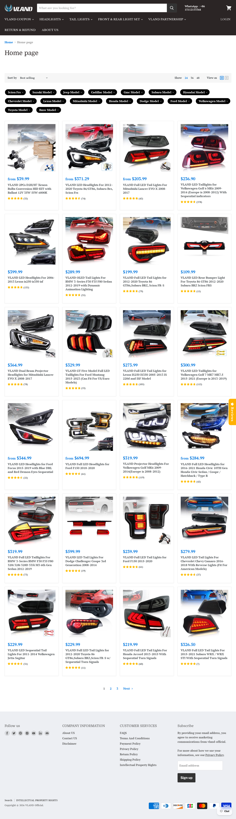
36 (192, 78)
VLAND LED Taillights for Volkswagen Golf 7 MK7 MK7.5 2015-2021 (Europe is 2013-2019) (204, 375)
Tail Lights (79, 19)
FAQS (123, 733)
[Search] (172, 8)
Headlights (50, 19)
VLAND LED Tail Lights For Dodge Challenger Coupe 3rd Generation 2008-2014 (85, 561)
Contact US (69, 738)
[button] (15, 92)
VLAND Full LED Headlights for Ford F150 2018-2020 (87, 466)
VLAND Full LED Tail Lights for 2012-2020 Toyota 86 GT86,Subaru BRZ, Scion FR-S (144, 281)
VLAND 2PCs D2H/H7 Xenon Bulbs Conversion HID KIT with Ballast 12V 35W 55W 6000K (29, 189)
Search (8, 800)
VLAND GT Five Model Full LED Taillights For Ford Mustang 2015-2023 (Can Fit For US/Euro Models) (87, 376)
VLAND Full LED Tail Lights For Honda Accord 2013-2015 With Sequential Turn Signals (145, 654)
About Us (50, 30)
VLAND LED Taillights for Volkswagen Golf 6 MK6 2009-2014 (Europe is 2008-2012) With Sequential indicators (204, 190)
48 (198, 78)
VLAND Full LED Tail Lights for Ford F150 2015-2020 (144, 559)
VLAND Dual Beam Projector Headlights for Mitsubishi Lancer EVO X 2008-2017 (30, 375)
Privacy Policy (129, 749)
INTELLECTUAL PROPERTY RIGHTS (37, 800)
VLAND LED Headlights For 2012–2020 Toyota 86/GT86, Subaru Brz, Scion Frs (89, 189)
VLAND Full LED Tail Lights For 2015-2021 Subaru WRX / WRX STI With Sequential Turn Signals (204, 654)
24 (186, 78)
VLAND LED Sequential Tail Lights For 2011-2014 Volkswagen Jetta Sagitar (31, 654)
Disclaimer (69, 743)
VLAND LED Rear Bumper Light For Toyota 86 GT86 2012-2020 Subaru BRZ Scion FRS (203, 281)
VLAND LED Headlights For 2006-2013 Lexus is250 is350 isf (31, 279)
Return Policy (129, 754)
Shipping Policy (130, 759)
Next (127, 688)
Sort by (12, 77)
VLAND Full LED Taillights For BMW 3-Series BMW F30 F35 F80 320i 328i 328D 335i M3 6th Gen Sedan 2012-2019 (30, 563)
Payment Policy (130, 743)
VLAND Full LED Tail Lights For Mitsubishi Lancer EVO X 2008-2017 (145, 189)
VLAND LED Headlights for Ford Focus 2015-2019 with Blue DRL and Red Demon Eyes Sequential (30, 468)
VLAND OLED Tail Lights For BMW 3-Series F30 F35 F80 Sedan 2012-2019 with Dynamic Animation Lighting (88, 283)
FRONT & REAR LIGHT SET (119, 19)
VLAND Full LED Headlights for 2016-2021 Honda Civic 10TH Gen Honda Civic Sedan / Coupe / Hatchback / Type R (204, 470)
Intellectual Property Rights (138, 765)
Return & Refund (20, 30)
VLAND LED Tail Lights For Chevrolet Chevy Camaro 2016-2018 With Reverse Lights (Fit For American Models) (204, 563)
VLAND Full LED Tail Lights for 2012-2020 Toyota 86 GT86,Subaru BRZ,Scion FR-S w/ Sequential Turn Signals (87, 656)
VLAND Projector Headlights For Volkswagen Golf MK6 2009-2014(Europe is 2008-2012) (146, 467)
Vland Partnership (166, 19)
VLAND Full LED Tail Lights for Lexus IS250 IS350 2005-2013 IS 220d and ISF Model (145, 375)
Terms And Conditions (135, 738)
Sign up (186, 778)
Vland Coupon (18, 19)
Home (9, 42)
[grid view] (222, 78)
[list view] (226, 78)
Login (225, 19)
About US (68, 733)
